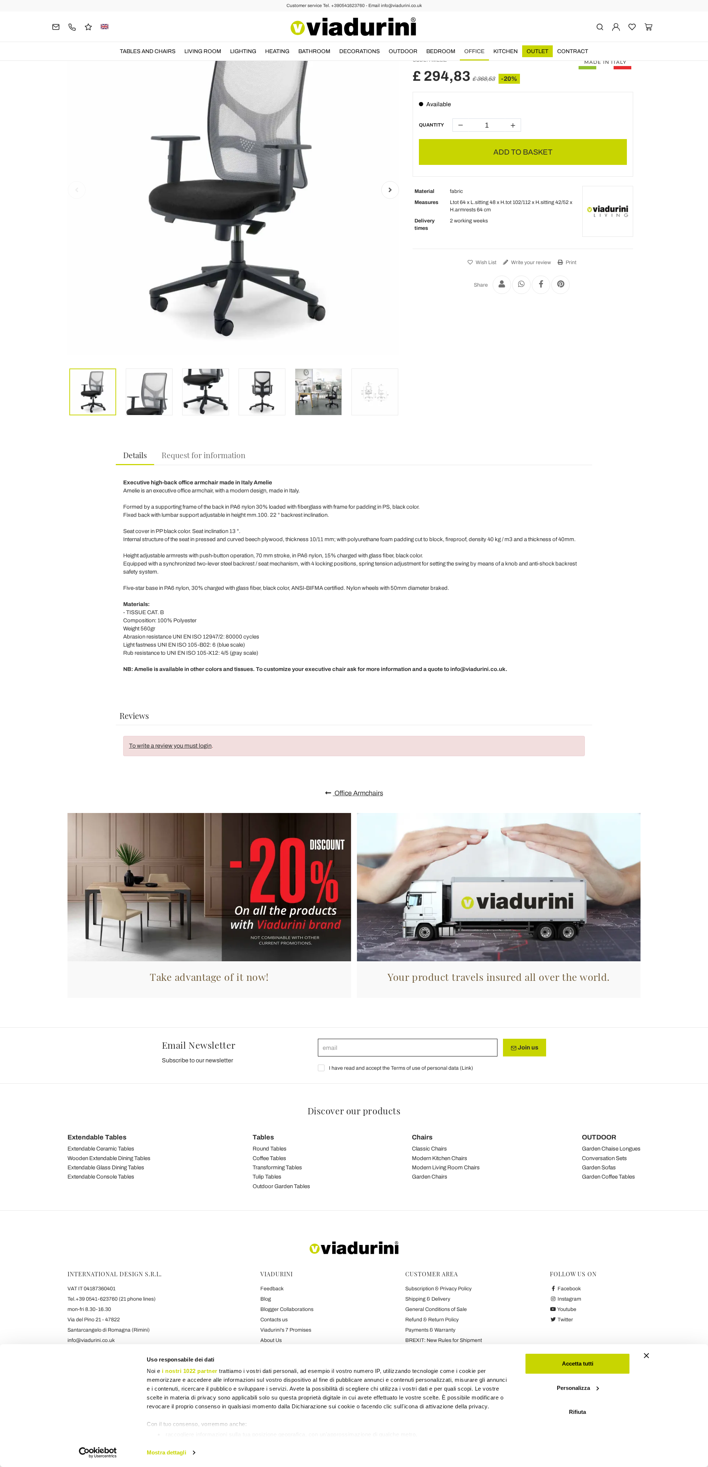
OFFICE (474, 51)
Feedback (272, 1288)
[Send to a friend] (502, 285)
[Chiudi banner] (646, 1355)
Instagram (568, 1299)
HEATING (277, 51)
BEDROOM (440, 51)
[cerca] (600, 26)
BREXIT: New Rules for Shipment (443, 1340)
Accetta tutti (577, 1363)
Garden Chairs (429, 1177)
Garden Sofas (599, 1167)
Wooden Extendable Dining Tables (108, 1158)
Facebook (568, 1288)
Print (570, 262)
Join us (527, 1047)
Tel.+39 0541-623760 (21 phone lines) (111, 1299)
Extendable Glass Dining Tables (105, 1167)
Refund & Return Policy (432, 1319)
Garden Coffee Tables (608, 1177)
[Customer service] (72, 26)
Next (390, 190)
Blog (265, 1299)
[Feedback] (88, 26)
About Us (271, 1340)
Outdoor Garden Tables (281, 1186)
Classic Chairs (429, 1149)
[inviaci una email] (56, 26)
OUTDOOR (403, 51)
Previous (77, 190)
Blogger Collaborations (286, 1309)
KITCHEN (505, 51)
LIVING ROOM (202, 51)
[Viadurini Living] (608, 211)
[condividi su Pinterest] (560, 285)
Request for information (204, 455)
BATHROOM (314, 51)
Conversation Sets (604, 1158)
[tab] (135, 455)
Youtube (566, 1309)
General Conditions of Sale (436, 1309)
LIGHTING (243, 51)
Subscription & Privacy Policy (438, 1288)
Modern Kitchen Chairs (439, 1158)
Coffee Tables (269, 1158)
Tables (263, 1137)
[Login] (616, 26)
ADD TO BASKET (522, 152)
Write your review (530, 262)
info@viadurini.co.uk (91, 1340)
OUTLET (537, 51)
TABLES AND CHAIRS (148, 51)
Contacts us (274, 1319)
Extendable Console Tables (100, 1177)
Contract (572, 51)
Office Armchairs (358, 793)
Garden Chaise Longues (611, 1149)
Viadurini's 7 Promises (285, 1330)
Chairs (422, 1137)
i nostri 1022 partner (190, 1371)
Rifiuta (577, 1412)
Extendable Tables (96, 1137)
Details (135, 455)
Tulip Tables (267, 1177)
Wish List (485, 262)
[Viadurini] (353, 26)
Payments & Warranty (430, 1330)
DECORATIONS (359, 51)
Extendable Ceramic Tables (100, 1149)
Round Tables (270, 1149)
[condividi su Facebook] (541, 285)
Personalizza (573, 1388)
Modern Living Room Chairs (446, 1167)
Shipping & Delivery (427, 1299)
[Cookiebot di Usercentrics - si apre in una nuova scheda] (98, 1452)
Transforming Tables (277, 1167)
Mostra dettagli (166, 1452)
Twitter (564, 1319)
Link (466, 1068)
